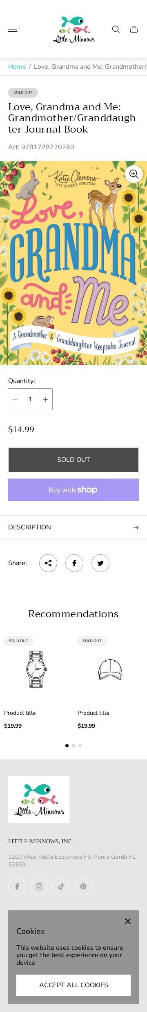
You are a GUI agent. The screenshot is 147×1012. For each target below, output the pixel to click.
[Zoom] (134, 174)
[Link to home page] (38, 800)
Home (17, 66)
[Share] (48, 563)
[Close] (128, 921)
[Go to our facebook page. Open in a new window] (17, 886)
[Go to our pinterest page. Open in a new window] (83, 886)
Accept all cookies (73, 985)
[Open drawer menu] (13, 29)
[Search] (116, 29)
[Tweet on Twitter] (100, 563)
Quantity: (21, 381)
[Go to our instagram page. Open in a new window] (39, 886)
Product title (20, 713)
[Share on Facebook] (74, 563)
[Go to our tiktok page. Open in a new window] (61, 886)
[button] (67, 745)
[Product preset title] (37, 669)
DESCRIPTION (29, 527)
